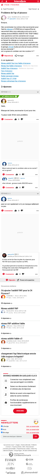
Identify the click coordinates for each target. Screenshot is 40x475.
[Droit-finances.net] (29, 464)
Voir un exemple (32, 426)
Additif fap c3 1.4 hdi (8, 79)
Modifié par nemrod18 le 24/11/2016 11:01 (20, 256)
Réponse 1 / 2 (5, 92)
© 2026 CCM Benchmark (30, 450)
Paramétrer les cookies (23, 448)
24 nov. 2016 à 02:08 (13, 180)
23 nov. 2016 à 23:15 (13, 165)
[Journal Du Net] (10, 464)
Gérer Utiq (34, 448)
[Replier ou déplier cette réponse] (38, 92)
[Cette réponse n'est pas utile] (21, 119)
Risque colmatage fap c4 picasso (13, 81)
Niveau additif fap (7, 73)
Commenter (8, 119)
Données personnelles (9, 448)
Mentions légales (8, 450)
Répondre (12, 280)
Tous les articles (17, 447)
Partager (20, 56)
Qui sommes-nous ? (9, 445)
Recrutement (30, 447)
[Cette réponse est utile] (15, 119)
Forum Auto (15, 5)
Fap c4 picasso (6, 71)
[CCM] (29, 459)
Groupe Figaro (18, 450)
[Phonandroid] (29, 472)
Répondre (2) (8, 56)
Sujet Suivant (32, 9)
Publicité (34, 445)
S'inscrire (20, 411)
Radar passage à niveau (9, 76)
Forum (7, 5)
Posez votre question (27, 280)
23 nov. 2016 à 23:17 (13, 200)
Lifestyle (5, 426)
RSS (24, 447)
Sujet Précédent (8, 9)
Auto (4, 429)
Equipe (18, 445)
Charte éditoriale (25, 445)
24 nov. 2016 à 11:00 (22, 19)
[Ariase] (10, 472)
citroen (11, 47)
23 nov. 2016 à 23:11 (13, 102)
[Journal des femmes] (10, 460)
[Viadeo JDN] (29, 468)
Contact (8, 447)
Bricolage (5, 432)
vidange (9, 29)
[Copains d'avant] (10, 468)
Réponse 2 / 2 (5, 193)
